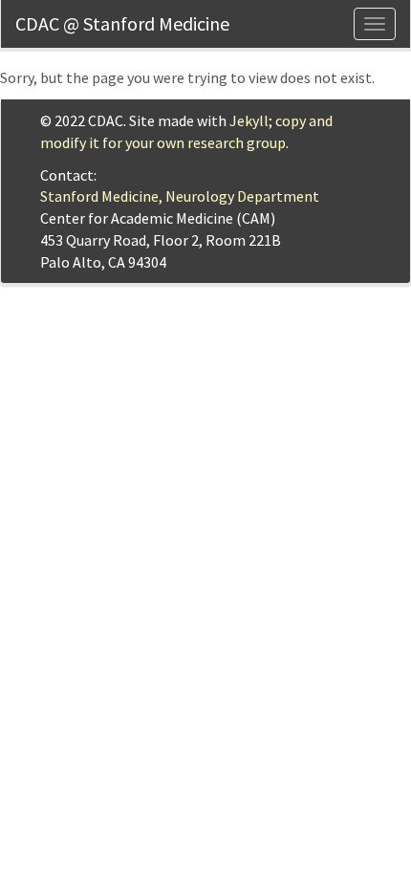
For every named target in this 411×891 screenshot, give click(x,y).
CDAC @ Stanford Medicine (122, 23)
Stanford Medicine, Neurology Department (179, 196)
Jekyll (249, 120)
